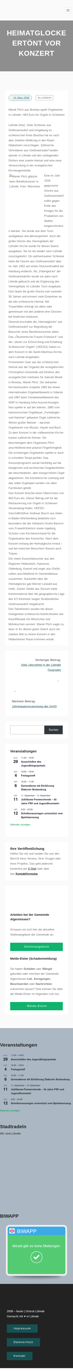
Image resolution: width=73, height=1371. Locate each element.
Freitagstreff (28, 775)
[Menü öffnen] (68, 10)
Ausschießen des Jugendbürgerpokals (33, 763)
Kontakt (20, 1355)
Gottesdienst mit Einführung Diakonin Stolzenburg (37, 787)
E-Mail (32, 868)
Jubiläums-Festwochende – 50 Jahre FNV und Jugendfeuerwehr (40, 801)
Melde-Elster (36, 1006)
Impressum (22, 1328)
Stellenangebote (36, 946)
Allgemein (44, 97)
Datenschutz (23, 1342)
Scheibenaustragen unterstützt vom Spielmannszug (41, 1103)
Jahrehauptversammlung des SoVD (34, 706)
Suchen (53, 729)
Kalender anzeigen (20, 824)
